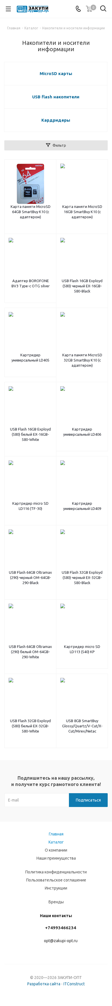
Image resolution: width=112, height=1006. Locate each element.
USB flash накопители (55, 96)
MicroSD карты (56, 73)
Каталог (56, 842)
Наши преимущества (56, 858)
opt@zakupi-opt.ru (61, 940)
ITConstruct (74, 984)
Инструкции (56, 888)
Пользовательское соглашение (56, 880)
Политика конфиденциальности (56, 872)
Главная (56, 834)
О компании (56, 850)
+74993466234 (60, 927)
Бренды (56, 902)
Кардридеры (55, 120)
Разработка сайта (43, 984)
